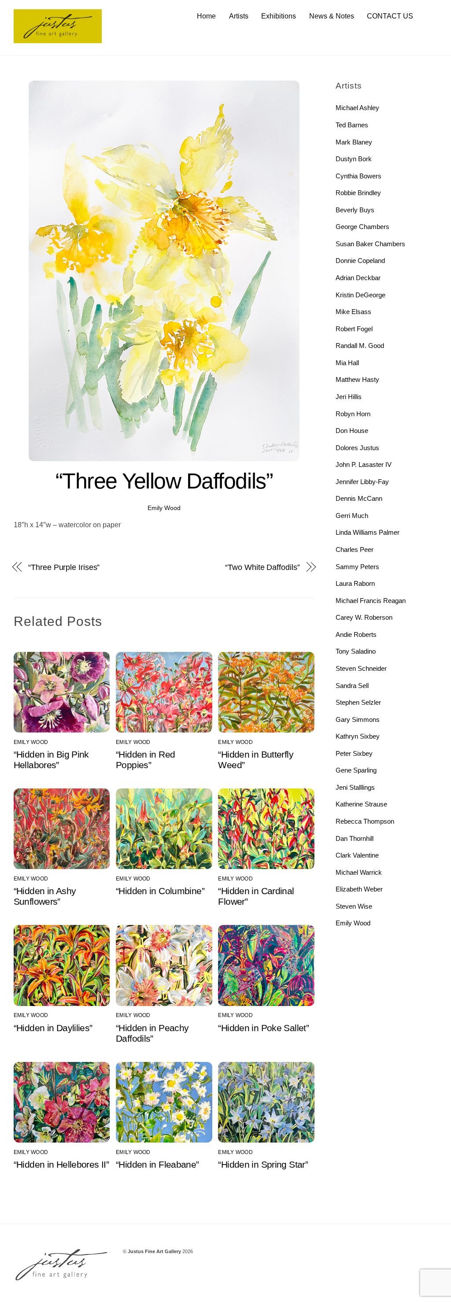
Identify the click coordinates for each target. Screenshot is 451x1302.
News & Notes (331, 16)
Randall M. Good (360, 345)
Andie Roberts (356, 634)
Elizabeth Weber (359, 889)
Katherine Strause (361, 804)
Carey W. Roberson (364, 617)
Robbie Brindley (358, 192)
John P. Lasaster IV (364, 464)
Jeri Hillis (349, 396)
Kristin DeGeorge (360, 295)
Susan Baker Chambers (370, 244)
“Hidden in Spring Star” (263, 1164)
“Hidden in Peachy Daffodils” (152, 1033)
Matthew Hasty (357, 379)
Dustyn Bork (354, 159)
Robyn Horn (353, 414)
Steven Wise (354, 906)
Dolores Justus (357, 447)
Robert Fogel (354, 329)
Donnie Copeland (360, 260)
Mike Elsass (353, 311)
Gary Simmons (358, 719)
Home (206, 16)
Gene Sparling (356, 770)
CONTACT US (390, 16)
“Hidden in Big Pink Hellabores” (51, 759)
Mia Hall (347, 362)
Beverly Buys (355, 210)
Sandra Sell (352, 685)
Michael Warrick (359, 872)
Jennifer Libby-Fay (362, 481)
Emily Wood (164, 507)
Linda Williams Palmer (367, 532)
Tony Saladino (356, 651)
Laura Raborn (355, 583)
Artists (238, 16)
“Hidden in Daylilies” (53, 1028)
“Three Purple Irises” (64, 567)
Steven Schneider (361, 668)
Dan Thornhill (354, 838)
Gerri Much (352, 515)
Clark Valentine (357, 855)
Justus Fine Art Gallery (154, 1251)
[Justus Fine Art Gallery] (58, 39)
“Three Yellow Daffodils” (164, 481)
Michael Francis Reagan (371, 600)
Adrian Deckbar (358, 277)
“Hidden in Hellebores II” (61, 1164)
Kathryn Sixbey (358, 736)
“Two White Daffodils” (262, 567)
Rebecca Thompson (365, 821)
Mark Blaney (354, 142)
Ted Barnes (352, 125)
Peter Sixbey (354, 753)
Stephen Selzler (358, 702)
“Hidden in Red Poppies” (145, 759)
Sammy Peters (357, 566)
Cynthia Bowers (358, 176)
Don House (352, 430)
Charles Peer (354, 549)
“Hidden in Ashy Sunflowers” (45, 896)
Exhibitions (278, 16)
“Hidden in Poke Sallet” (263, 1028)
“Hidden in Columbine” (160, 891)
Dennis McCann (359, 498)
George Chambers (362, 226)
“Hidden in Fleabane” (157, 1164)
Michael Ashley (357, 107)
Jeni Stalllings (355, 787)
